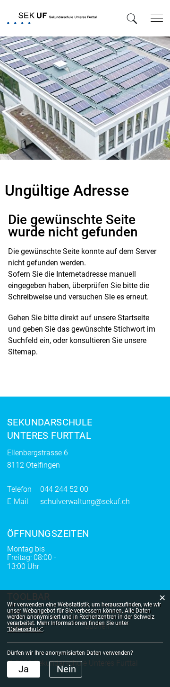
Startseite (133, 317)
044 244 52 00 (64, 489)
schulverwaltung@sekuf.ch (85, 501)
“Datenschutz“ (25, 629)
